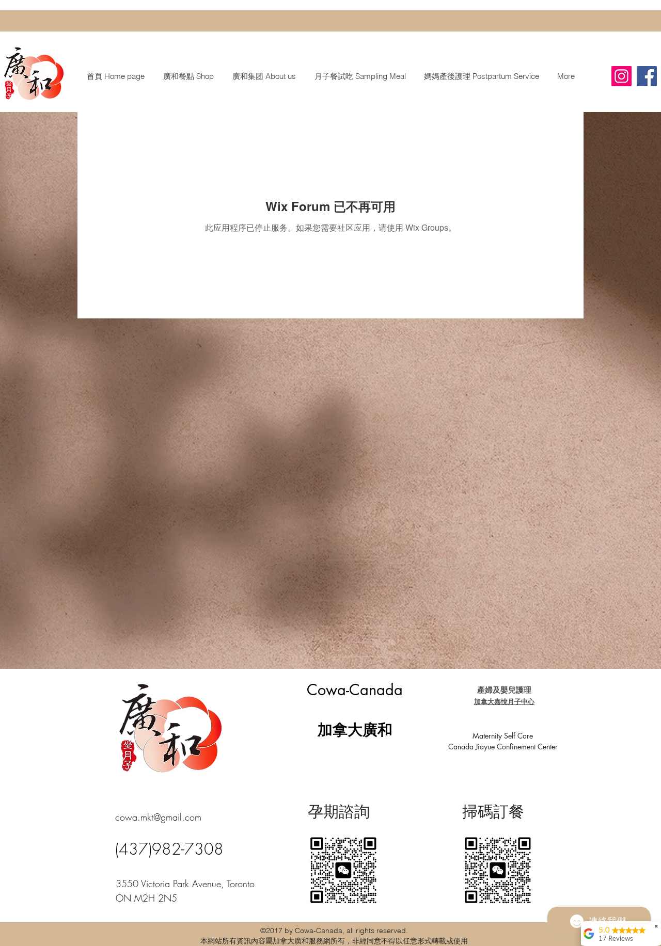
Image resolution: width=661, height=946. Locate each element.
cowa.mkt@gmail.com (158, 817)
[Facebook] (647, 76)
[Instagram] (621, 76)
